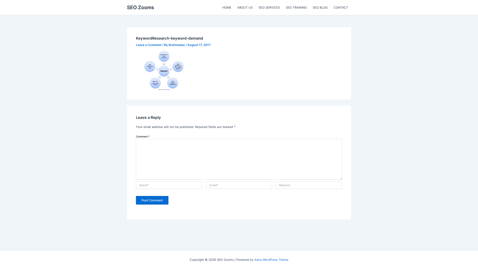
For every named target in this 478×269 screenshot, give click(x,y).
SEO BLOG (320, 7)
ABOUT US (245, 7)
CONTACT (341, 7)
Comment (143, 136)
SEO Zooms (140, 7)
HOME (226, 7)
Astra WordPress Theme (271, 260)
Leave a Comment (149, 45)
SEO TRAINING (296, 7)
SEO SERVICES (269, 7)
